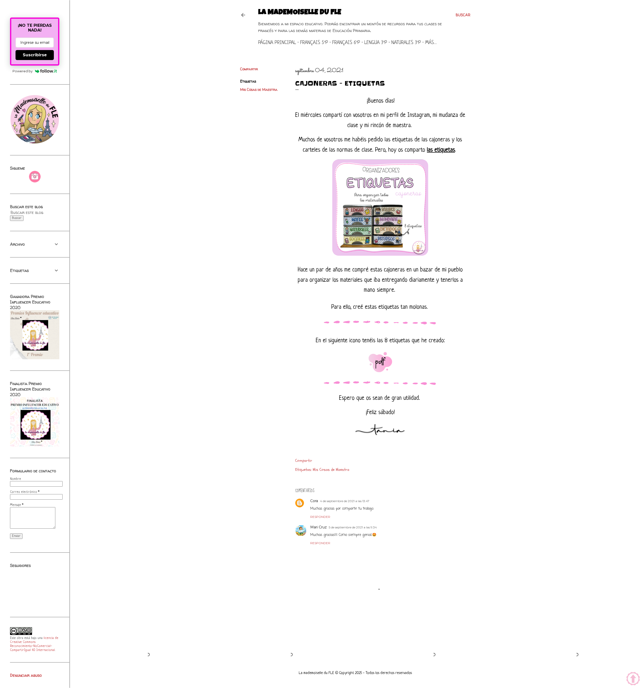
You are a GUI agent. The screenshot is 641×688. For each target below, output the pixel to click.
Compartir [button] (249, 69)
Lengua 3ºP (375, 43)
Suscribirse (35, 55)
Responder (320, 517)
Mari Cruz (318, 527)
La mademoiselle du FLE (299, 13)
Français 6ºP (346, 43)
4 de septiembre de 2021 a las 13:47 (344, 501)
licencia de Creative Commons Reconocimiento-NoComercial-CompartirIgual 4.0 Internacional (34, 644)
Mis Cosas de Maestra (258, 89)
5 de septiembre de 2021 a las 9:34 (353, 527)
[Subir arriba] (633, 679)
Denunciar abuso (26, 675)
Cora (314, 501)
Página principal (277, 43)
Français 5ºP (314, 43)
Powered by (23, 71)
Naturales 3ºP (406, 43)
